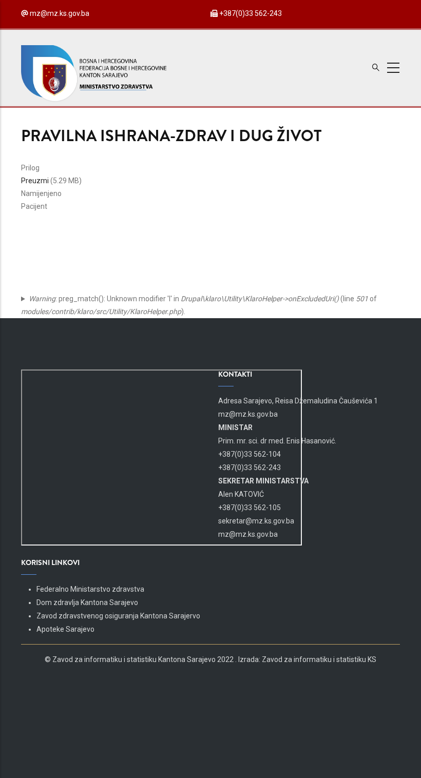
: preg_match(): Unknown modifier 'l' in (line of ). (199, 305)
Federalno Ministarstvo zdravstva (90, 589)
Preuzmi (35, 181)
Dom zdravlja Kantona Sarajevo (87, 602)
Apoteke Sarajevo (65, 629)
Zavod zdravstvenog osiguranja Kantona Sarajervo (118, 616)
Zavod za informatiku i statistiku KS (319, 659)
